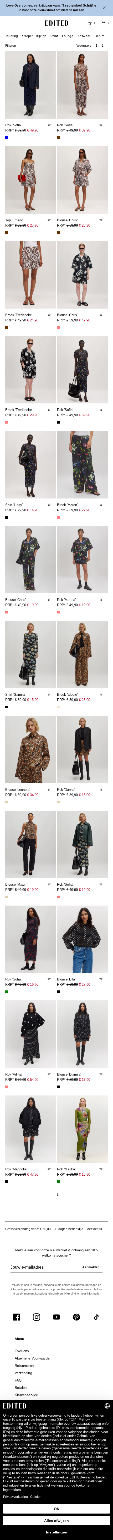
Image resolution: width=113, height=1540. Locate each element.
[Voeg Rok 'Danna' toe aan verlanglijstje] (101, 789)
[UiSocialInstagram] (36, 1317)
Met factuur (94, 1229)
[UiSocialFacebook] (16, 1317)
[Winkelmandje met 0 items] (103, 23)
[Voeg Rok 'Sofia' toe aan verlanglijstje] (50, 125)
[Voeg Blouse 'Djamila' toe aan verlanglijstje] (101, 1074)
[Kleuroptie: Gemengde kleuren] (58, 327)
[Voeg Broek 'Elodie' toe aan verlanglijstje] (101, 694)
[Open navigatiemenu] (8, 23)
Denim (99, 36)
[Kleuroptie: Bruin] (58, 137)
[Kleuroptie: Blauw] (6, 137)
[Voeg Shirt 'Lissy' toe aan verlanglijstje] (50, 504)
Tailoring (11, 36)
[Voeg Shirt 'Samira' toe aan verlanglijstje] (50, 694)
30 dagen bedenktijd (68, 1229)
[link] (19, 1339)
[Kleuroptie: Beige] (6, 802)
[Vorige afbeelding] (11, 83)
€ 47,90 (84, 320)
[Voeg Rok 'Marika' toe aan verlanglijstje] (101, 1169)
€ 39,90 (84, 130)
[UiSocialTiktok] (96, 1317)
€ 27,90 (32, 225)
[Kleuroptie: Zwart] (58, 422)
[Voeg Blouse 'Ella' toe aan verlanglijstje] (101, 979)
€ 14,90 (32, 510)
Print (54, 36)
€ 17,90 (84, 1079)
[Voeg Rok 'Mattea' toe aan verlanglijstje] (101, 599)
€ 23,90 (84, 225)
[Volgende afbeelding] (50, 83)
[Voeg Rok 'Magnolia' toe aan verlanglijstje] (50, 1169)
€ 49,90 (32, 130)
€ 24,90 (32, 320)
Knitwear (84, 36)
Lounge (67, 36)
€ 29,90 (32, 415)
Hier (67, 1293)
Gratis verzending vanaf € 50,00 (28, 1229)
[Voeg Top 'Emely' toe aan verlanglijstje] (50, 220)
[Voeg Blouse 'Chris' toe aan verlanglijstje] (101, 220)
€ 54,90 (32, 1079)
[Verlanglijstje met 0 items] (90, 23)
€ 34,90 (32, 795)
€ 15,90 (32, 700)
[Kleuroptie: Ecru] (58, 707)
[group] (56, 1269)
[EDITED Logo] (56, 23)
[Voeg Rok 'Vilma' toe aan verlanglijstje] (50, 1074)
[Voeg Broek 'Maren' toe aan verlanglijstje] (101, 504)
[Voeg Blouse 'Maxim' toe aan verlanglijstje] (50, 884)
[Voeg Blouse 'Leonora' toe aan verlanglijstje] (50, 789)
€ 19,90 (32, 605)
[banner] (56, 8)
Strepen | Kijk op (34, 36)
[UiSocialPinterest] (76, 1317)
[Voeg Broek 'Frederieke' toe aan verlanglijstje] (50, 315)
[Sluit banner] (105, 8)
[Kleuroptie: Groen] (6, 991)
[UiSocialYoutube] (56, 1317)
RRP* (21, 130)
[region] (30, 85)
